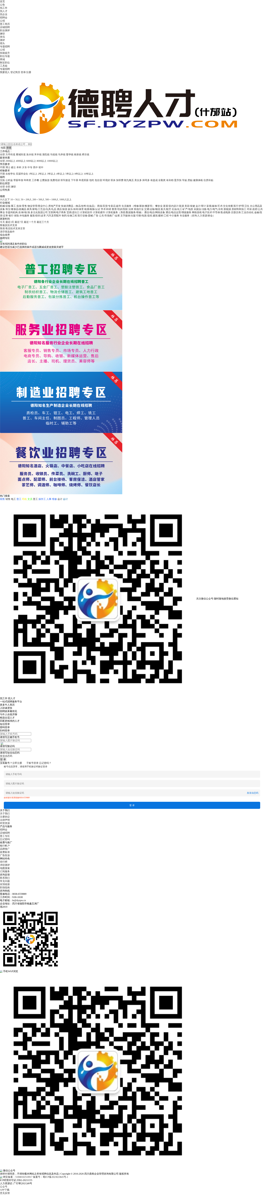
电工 (13, 499)
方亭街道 (10, 154)
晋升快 (178, 180)
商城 (2, 59)
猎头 (2, 43)
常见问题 (5, 881)
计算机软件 (86, 212)
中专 (30, 167)
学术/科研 (106, 209)
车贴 (184, 180)
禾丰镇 (38, 154)
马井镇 (61, 154)
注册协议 (5, 816)
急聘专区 (5, 238)
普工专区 (5, 836)
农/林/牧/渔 (24, 212)
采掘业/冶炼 (200, 209)
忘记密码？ (45, 763)
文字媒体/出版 (128, 215)
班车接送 (65, 180)
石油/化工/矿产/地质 (182, 209)
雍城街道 (21, 154)
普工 (35, 499)
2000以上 (10, 161)
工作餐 (35, 180)
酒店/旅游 (62, 209)
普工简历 (5, 24)
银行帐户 (5, 845)
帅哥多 (146, 180)
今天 (2, 222)
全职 (8, 186)
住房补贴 (208, 180)
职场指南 (5, 887)
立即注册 (17, 763)
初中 (40, 167)
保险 (16, 215)
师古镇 (85, 154)
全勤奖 (162, 180)
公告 (2, 4)
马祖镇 (53, 154)
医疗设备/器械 (85, 215)
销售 (8, 499)
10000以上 (52, 161)
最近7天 (19, 222)
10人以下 (5, 199)
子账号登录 (32, 763)
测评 (2, 40)
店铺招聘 (5, 27)
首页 (2, 1)
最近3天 (10, 222)
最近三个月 (43, 222)
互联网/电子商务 (57, 212)
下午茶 (74, 180)
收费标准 (5, 852)
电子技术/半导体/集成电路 (216, 212)
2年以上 (42, 173)
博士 (8, 167)
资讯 (2, 37)
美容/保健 (190, 206)
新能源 (227, 209)
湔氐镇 (46, 154)
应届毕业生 (22, 173)
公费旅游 (45, 180)
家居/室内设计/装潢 (173, 206)
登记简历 (15, 72)
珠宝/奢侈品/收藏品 (16, 209)
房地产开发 (54, 206)
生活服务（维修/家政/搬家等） (138, 206)
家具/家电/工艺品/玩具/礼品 (41, 209)
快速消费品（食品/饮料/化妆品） (79, 206)
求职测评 (5, 865)
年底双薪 (84, 180)
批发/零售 (21, 206)
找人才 (3, 11)
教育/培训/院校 (120, 209)
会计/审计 (201, 206)
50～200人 (26, 199)
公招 (2, 20)
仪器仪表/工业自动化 (242, 212)
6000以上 (31, 161)
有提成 (154, 180)
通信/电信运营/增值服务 (178, 212)
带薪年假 (18, 180)
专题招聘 (5, 46)
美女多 (138, 180)
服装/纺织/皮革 (38, 215)
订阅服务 (5, 871)
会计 (59, 499)
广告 (96, 215)
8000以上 (41, 161)
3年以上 (51, 173)
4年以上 (60, 173)
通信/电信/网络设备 (154, 212)
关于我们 (5, 813)
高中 (35, 167)
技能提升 (5, 53)
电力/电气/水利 (215, 209)
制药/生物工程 (69, 215)
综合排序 (5, 235)
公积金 (9, 180)
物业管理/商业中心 (38, 206)
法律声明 (5, 820)
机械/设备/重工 (8, 206)
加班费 (119, 180)
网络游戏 (197, 212)
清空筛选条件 (7, 231)
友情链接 (5, 884)
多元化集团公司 (39, 212)
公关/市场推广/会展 (109, 215)
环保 (249, 209)
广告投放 (5, 855)
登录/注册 (26, 72)
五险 (2, 180)
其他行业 (139, 209)
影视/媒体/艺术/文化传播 (220, 206)
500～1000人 (52, 199)
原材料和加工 (239, 209)
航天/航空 (166, 209)
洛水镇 (30, 154)
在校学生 (10, 173)
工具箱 (3, 65)
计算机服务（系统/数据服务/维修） (125, 212)
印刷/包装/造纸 (144, 215)
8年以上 (79, 173)
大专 (24, 167)
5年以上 (69, 173)
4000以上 (21, 161)
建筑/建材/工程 (161, 215)
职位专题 (5, 56)
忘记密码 (5, 839)
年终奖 (27, 180)
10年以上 (89, 173)
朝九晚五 (129, 180)
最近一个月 (30, 222)
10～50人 (15, 199)
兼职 (2, 33)
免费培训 (55, 180)
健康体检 (198, 180)
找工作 (3, 8)
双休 (113, 180)
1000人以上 (65, 199)
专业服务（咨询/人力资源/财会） (197, 215)
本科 (18, 167)
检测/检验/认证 (92, 209)
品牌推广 (5, 849)
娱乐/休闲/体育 (76, 209)
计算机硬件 (99, 212)
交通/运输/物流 (152, 209)
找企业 (3, 14)
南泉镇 (77, 154)
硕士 (13, 167)
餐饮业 (159, 206)
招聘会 (3, 17)
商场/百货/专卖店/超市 (109, 206)
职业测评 (5, 30)
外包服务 (24, 215)
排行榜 (3, 861)
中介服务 (174, 215)
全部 (2, 154)
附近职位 (5, 62)
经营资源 (5, 823)
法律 (130, 209)
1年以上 (33, 173)
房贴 (190, 180)
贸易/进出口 (73, 212)
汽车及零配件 (53, 215)
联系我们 (5, 878)
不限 (2, 167)
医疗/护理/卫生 (241, 206)
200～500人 (38, 199)
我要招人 (5, 72)
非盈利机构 (12, 212)
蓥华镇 (69, 154)
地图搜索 (5, 868)
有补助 (170, 180)
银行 (11, 215)
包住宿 (98, 180)
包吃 (91, 180)
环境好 (106, 180)
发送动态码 (6, 756)
